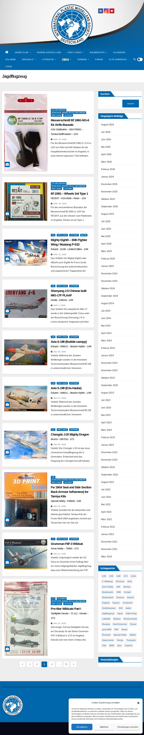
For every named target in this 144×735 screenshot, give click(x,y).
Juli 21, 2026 (59, 554)
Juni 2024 (106, 318)
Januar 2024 (107, 355)
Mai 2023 (106, 415)
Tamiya (120, 640)
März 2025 (106, 251)
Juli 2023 (106, 400)
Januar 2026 (107, 177)
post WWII (106, 629)
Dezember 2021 (109, 541)
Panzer (133, 624)
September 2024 (109, 296)
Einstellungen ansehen (128, 727)
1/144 (133, 576)
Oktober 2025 (108, 199)
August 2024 (107, 303)
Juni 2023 (106, 407)
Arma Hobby (107, 587)
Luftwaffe (106, 619)
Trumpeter (131, 640)
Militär (84, 235)
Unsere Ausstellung (49, 52)
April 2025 (106, 244)
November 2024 (109, 281)
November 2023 (109, 370)
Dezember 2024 (109, 273)
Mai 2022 (106, 504)
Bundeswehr (107, 592)
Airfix (129, 581)
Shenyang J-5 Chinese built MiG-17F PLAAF (68, 295)
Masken (117, 619)
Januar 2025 (107, 266)
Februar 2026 (108, 169)
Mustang (106, 624)
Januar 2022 (107, 534)
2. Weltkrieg (107, 581)
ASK (118, 587)
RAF (116, 629)
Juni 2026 (106, 139)
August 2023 (107, 393)
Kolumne (10, 59)
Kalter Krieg (131, 613)
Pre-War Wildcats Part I (69, 613)
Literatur (48, 59)
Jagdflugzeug (108, 613)
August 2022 (107, 482)
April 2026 (106, 154)
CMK (118, 592)
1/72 (53, 429)
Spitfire (133, 635)
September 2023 (109, 385)
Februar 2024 (108, 348)
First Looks (74, 52)
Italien (128, 608)
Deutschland (107, 597)
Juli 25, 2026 (59, 444)
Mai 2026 (106, 147)
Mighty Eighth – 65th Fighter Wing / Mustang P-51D (69, 244)
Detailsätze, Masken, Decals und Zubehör (68, 112)
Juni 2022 (106, 497)
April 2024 (106, 333)
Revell (124, 629)
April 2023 (106, 422)
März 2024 (106, 340)
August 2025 (107, 214)
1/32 (104, 576)
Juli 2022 (106, 489)
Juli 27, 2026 (59, 398)
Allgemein (62, 598)
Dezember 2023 (109, 363)
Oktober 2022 (108, 467)
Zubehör (128, 645)
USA (104, 645)
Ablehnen (104, 727)
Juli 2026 (106, 132)
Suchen (105, 94)
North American (120, 624)
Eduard (130, 597)
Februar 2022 (108, 527)
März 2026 (106, 162)
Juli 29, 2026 (59, 352)
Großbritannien (109, 608)
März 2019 (106, 556)
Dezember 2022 (109, 452)
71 (66, 664)
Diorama (120, 597)
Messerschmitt (130, 619)
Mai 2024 (106, 325)
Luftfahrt (68, 115)
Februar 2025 (108, 258)
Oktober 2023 (108, 378)
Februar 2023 (108, 437)
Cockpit (127, 592)
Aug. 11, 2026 (59, 254)
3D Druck (120, 581)
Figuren (116, 603)
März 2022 (106, 519)
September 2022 (109, 474)
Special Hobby (120, 635)
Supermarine (108, 640)
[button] (138, 702)
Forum (99, 59)
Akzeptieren (81, 727)
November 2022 (109, 460)
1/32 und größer (59, 110)
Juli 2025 (106, 221)
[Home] (7, 52)
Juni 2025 (106, 229)
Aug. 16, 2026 (60, 139)
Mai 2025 (106, 236)
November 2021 (109, 549)
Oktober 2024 (108, 288)
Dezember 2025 (109, 184)
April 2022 (106, 512)
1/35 (111, 576)
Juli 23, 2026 (59, 506)
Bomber (126, 587)
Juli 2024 (106, 311)
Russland (106, 635)
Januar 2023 (107, 445)
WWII (111, 645)
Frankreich (127, 603)
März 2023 (106, 430)
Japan (120, 613)
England (105, 603)
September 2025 (109, 206)
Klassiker (119, 52)
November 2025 (109, 191)
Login (8, 66)
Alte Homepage (118, 59)
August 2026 (107, 124)
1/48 (53, 235)
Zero (119, 645)
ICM (120, 608)
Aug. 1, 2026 (59, 305)
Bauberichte (97, 52)
